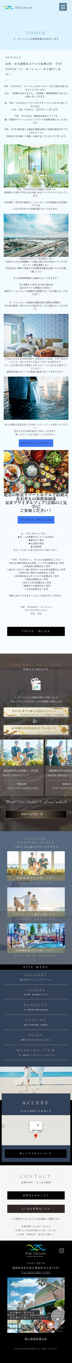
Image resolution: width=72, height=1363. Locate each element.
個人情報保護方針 (36, 1339)
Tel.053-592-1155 (36, 1272)
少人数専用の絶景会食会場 (36, 1010)
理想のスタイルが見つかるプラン (36, 1040)
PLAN (36, 1035)
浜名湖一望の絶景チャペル (36, 994)
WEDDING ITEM (36, 1050)
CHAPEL (36, 990)
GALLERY (36, 974)
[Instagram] (61, 1250)
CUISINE (36, 1019)
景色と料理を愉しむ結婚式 (36, 1025)
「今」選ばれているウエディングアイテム (36, 1055)
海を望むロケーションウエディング (36, 980)
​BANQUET (36, 1004)
